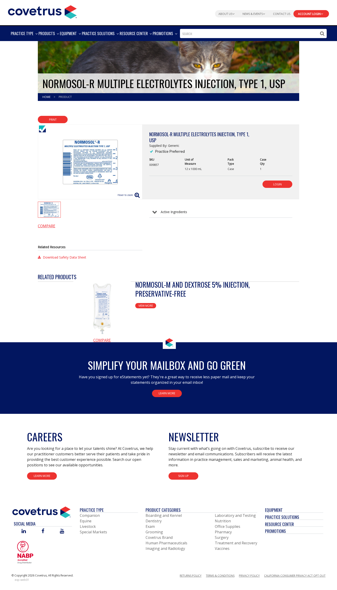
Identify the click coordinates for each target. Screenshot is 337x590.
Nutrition (223, 520)
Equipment (274, 510)
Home (46, 97)
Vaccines (222, 548)
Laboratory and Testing (235, 515)
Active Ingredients (174, 212)
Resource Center (279, 524)
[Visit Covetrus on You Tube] (62, 531)
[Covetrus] (42, 11)
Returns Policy (191, 576)
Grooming (154, 531)
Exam (150, 526)
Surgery (222, 537)
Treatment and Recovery (236, 542)
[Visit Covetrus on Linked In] (24, 531)
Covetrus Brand (159, 537)
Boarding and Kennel (164, 515)
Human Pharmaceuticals (166, 542)
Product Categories (163, 510)
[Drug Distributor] (25, 551)
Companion (90, 515)
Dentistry (154, 520)
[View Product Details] (102, 308)
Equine (85, 520)
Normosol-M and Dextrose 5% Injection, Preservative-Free (192, 289)
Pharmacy (223, 531)
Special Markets (93, 531)
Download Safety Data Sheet (64, 257)
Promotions (275, 531)
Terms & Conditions (220, 576)
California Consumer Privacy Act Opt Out (295, 576)
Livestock (88, 526)
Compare (46, 225)
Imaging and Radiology (165, 548)
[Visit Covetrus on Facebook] (42, 531)
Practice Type (92, 510)
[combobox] (253, 33)
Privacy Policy (249, 576)
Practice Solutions (282, 517)
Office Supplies (227, 526)
